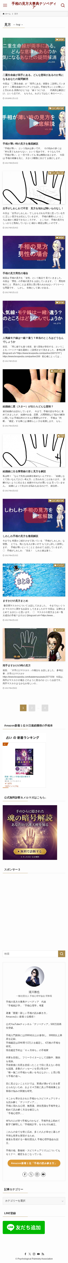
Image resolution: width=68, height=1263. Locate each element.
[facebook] (24, 1174)
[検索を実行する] (61, 953)
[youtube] (43, 1174)
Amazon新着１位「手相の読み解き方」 (34, 1163)
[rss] (42, 1254)
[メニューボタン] (5, 5)
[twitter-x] (31, 1174)
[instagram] (37, 1174)
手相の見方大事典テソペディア (34, 5)
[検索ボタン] (63, 5)
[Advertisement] (34, 911)
